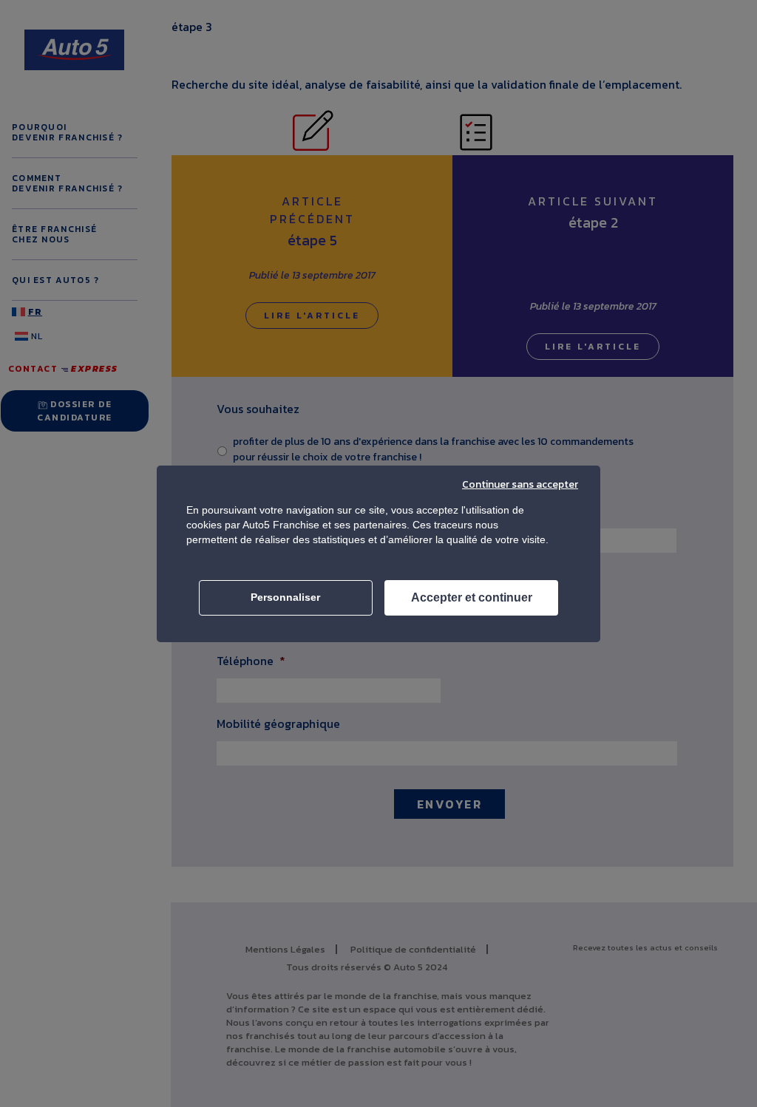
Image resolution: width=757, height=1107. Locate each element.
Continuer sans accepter (520, 484)
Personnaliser (285, 597)
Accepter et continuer (471, 597)
